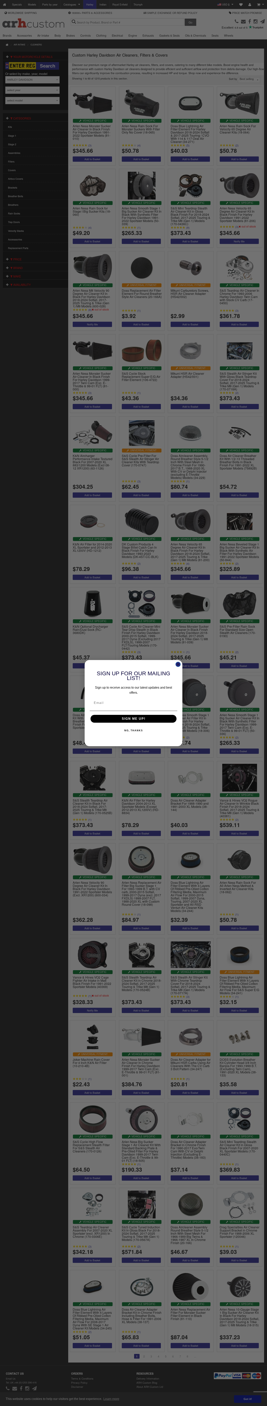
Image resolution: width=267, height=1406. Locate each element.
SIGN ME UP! (133, 718)
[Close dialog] (178, 664)
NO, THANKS (133, 730)
